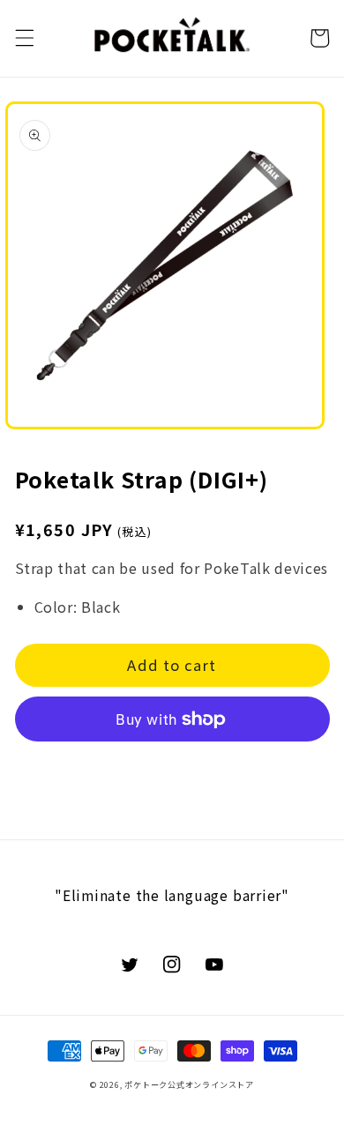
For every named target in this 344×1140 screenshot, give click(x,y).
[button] (24, 38)
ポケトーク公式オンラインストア (189, 1084)
